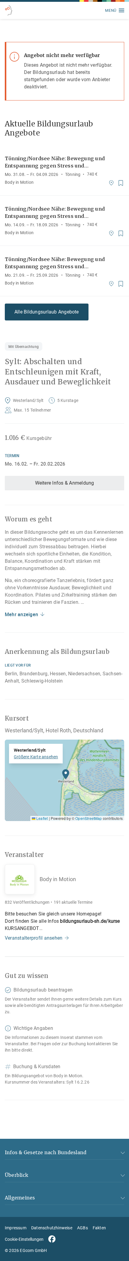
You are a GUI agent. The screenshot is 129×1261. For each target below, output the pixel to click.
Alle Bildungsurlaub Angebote (46, 312)
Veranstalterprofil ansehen (33, 938)
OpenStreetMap (88, 818)
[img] (64, 780)
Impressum (15, 1227)
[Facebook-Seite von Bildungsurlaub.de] (52, 1239)
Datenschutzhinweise (51, 1227)
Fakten (99, 1227)
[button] (66, 775)
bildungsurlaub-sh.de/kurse (90, 921)
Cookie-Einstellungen (24, 1239)
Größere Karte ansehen (36, 756)
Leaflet (41, 818)
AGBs (82, 1227)
